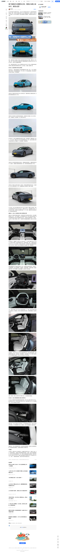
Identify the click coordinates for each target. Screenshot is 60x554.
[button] (49, 7)
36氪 (9, 520)
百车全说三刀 (10, 494)
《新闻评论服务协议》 (19, 523)
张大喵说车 (10, 487)
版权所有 (24, 551)
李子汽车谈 (10, 507)
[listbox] (22, 491)
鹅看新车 (10, 474)
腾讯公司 (21, 551)
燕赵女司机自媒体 (11, 500)
